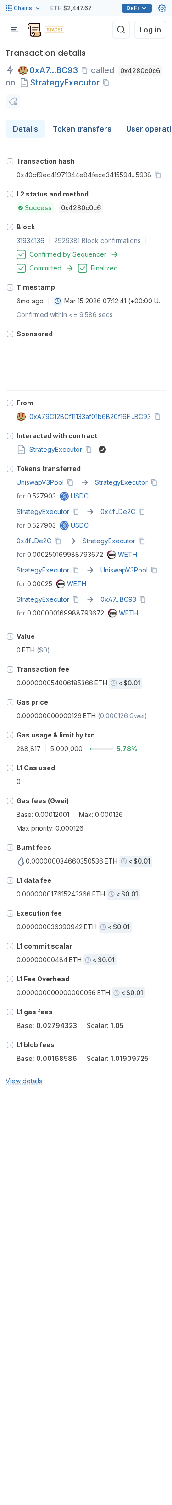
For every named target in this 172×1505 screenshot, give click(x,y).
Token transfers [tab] (82, 128)
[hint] (10, 161)
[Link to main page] (34, 30)
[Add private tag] (13, 101)
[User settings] (161, 8)
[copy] (86, 70)
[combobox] (57, 301)
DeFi (132, 8)
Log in (150, 29)
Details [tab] (25, 128)
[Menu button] (15, 30)
